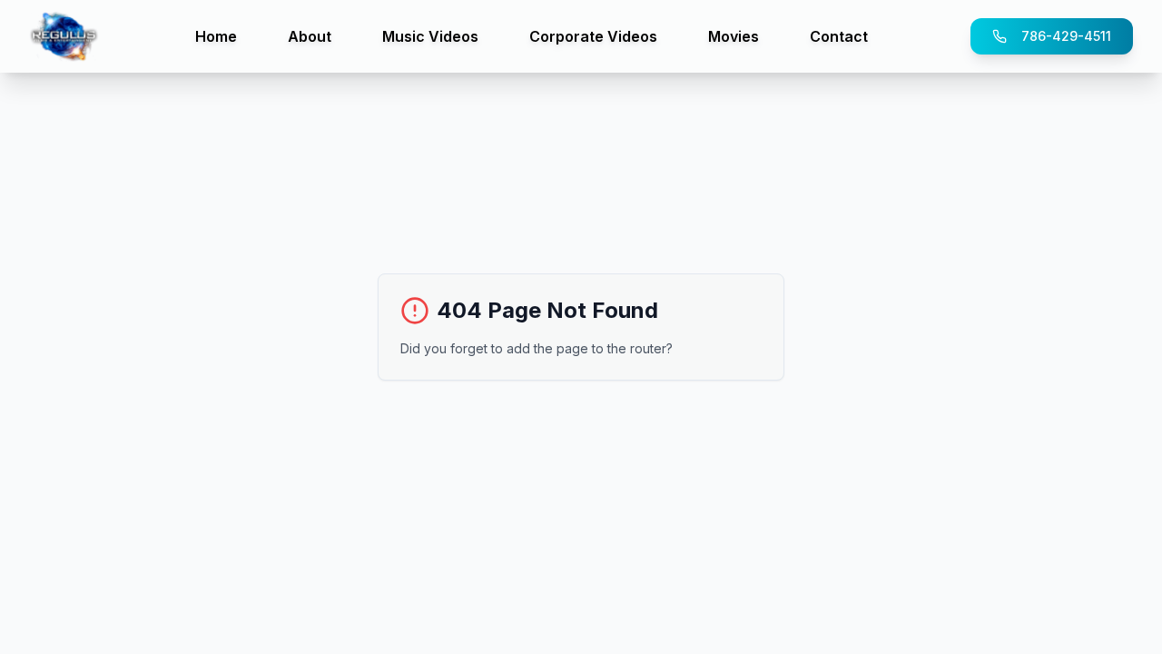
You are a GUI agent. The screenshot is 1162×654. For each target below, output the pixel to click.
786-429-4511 (1066, 36)
